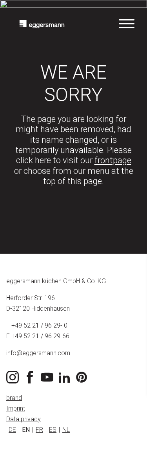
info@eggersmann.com (38, 353)
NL (66, 429)
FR (39, 429)
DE (12, 429)
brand (14, 398)
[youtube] (48, 381)
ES (52, 429)
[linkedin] (66, 381)
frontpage (112, 160)
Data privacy (23, 419)
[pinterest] (83, 381)
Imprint (15, 408)
